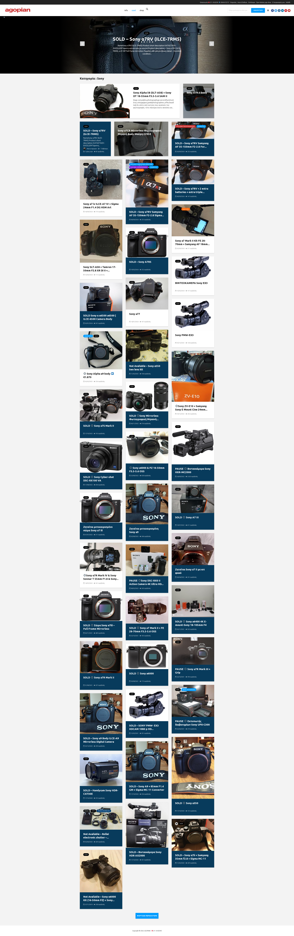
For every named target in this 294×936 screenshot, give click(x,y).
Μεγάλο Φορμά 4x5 (104, 811)
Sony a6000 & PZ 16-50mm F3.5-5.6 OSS (146, 469)
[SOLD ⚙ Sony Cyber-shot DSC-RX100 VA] (101, 457)
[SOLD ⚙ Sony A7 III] (193, 498)
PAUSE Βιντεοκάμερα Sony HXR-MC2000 (193, 470)
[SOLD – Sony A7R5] (147, 242)
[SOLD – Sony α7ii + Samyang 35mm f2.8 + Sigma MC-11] (193, 835)
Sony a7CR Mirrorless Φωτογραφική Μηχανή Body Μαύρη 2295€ (147, 39)
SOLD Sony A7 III (187, 517)
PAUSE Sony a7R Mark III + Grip (192, 671)
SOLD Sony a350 (186, 803)
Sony (146, 27)
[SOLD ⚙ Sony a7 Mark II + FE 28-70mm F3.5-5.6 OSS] (147, 610)
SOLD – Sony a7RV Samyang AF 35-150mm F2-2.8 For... (192, 145)
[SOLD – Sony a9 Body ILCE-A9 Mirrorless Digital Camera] (101, 713)
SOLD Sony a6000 (141, 673)
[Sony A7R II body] (198, 101)
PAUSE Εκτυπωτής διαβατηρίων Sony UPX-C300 (192, 723)
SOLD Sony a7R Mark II (98, 677)
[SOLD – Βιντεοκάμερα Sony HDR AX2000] (147, 825)
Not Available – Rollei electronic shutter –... (96, 836)
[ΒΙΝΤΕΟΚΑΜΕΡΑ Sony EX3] (193, 267)
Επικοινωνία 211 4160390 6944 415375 (214, 2)
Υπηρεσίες (233, 2)
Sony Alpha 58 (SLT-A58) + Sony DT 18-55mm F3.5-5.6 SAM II (152, 94)
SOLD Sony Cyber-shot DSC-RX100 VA (98, 479)
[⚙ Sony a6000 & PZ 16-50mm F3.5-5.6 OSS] (147, 447)
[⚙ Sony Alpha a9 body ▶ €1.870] (101, 350)
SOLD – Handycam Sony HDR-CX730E (100, 792)
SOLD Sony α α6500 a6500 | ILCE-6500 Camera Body (99, 317)
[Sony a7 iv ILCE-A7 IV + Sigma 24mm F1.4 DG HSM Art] (101, 179)
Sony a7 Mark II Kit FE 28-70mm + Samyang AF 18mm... (192, 242)
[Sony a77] (147, 293)
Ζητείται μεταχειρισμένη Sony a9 (143, 530)
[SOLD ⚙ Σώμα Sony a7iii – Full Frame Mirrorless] (101, 606)
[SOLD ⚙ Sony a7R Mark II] (101, 657)
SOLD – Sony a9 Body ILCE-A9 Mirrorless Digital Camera (101, 740)
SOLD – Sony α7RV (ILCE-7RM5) (94, 132)
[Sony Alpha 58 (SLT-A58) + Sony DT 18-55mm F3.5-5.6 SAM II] (105, 101)
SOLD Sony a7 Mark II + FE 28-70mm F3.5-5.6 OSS (146, 629)
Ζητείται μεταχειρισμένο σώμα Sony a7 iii (98, 528)
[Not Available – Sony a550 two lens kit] (147, 345)
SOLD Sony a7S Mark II (98, 425)
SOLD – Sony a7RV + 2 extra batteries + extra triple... (191, 190)
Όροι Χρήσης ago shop (263, 2)
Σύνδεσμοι (251, 2)
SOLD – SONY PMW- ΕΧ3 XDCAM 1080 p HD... (144, 727)
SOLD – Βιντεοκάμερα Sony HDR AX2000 (145, 854)
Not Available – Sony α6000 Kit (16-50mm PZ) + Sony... (99, 898)
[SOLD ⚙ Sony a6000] (147, 656)
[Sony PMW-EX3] (193, 314)
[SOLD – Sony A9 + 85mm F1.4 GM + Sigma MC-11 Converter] (147, 761)
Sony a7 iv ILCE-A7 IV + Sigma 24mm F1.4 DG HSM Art (101, 205)
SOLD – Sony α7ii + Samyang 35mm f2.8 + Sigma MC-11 (191, 857)
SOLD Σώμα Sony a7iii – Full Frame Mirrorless (99, 627)
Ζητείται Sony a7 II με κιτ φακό (190, 571)
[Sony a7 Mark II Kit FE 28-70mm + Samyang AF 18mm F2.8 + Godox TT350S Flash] (193, 220)
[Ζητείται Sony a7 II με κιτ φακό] (193, 549)
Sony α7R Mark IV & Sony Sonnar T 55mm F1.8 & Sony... (101, 577)
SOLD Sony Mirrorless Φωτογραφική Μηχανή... (144, 417)
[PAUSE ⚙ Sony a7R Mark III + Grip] (193, 651)
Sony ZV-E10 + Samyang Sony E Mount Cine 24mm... (191, 408)
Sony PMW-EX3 (184, 335)
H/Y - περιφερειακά (189, 689)
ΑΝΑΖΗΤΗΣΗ (258, 10)
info (126, 10)
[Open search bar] (147, 9)
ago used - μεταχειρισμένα (138, 167)
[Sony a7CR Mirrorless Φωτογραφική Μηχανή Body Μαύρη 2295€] (141, 139)
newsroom (201, 126)
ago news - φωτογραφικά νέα (185, 126)
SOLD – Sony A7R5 (140, 261)
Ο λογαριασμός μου (278, 2)
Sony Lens (140, 170)
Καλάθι (288, 2)
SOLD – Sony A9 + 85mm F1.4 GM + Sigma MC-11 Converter (146, 788)
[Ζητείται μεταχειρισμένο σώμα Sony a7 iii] (101, 507)
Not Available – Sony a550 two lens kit (144, 367)
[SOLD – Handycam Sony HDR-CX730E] (101, 770)
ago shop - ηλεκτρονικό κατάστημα (141, 164)
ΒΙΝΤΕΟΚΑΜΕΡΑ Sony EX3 (191, 283)
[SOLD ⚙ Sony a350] (193, 768)
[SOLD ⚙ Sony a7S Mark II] (101, 405)
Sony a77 (134, 313)
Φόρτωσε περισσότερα (147, 916)
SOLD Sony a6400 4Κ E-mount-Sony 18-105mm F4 (191, 623)
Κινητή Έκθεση (242, 2)
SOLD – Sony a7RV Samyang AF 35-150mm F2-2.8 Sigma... (146, 213)
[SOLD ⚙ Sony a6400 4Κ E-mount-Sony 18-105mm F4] (193, 601)
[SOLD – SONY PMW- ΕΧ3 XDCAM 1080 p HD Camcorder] (147, 705)
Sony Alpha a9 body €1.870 (97, 375)
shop (142, 10)
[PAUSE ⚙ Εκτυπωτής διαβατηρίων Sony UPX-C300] (193, 701)
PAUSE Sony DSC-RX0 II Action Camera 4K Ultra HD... (146, 582)
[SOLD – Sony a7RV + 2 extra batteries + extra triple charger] (193, 172)
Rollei (87, 811)
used (134, 10)
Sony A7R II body (197, 92)
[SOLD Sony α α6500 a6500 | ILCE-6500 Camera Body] (101, 297)
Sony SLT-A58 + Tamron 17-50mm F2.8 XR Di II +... (99, 269)
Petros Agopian (91, 148)
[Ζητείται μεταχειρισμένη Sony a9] (147, 504)
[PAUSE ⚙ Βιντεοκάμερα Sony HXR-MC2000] (193, 443)
